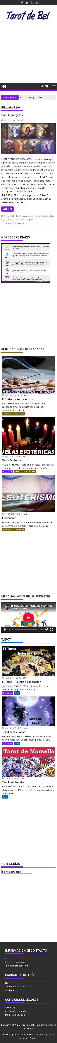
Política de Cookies (15, 1014)
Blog (7, 982)
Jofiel (37, 216)
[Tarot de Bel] (4, 86)
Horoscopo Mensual (42, 282)
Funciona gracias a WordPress (18, 1034)
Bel (21, 120)
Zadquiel (29, 219)
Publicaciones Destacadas (13, 414)
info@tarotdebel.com (16, 965)
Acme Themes (30, 1038)
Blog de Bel (9, 216)
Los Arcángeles (12, 115)
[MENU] (54, 86)
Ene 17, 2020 (9, 514)
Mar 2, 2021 (9, 678)
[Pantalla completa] (51, 629)
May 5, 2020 (9, 456)
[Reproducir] (5, 629)
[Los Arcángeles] (28, 138)
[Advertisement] (28, 52)
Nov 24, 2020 (10, 728)
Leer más (7, 209)
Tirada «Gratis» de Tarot (18, 986)
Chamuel (22, 216)
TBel (17, 219)
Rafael (11, 219)
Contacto (10, 990)
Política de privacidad (16, 1011)
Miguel (4, 219)
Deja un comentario (15, 223)
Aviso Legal (11, 1007)
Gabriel (31, 216)
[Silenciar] (46, 629)
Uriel (22, 219)
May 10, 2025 (10, 395)
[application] (28, 617)
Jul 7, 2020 (8, 778)
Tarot (17, 693)
